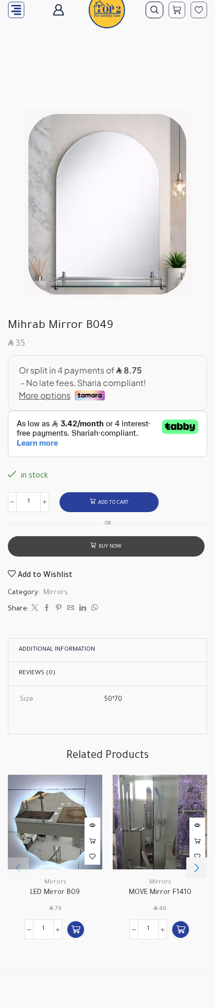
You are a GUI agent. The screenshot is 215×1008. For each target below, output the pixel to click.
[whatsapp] (93, 609)
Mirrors (45, 86)
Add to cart (113, 503)
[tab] (57, 650)
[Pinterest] (59, 609)
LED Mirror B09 (55, 893)
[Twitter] (35, 609)
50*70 (113, 700)
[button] (76, 929)
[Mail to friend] (71, 609)
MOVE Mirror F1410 (160, 893)
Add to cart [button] (92, 841)
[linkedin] (83, 609)
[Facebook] (47, 609)
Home (17, 86)
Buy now (110, 547)
